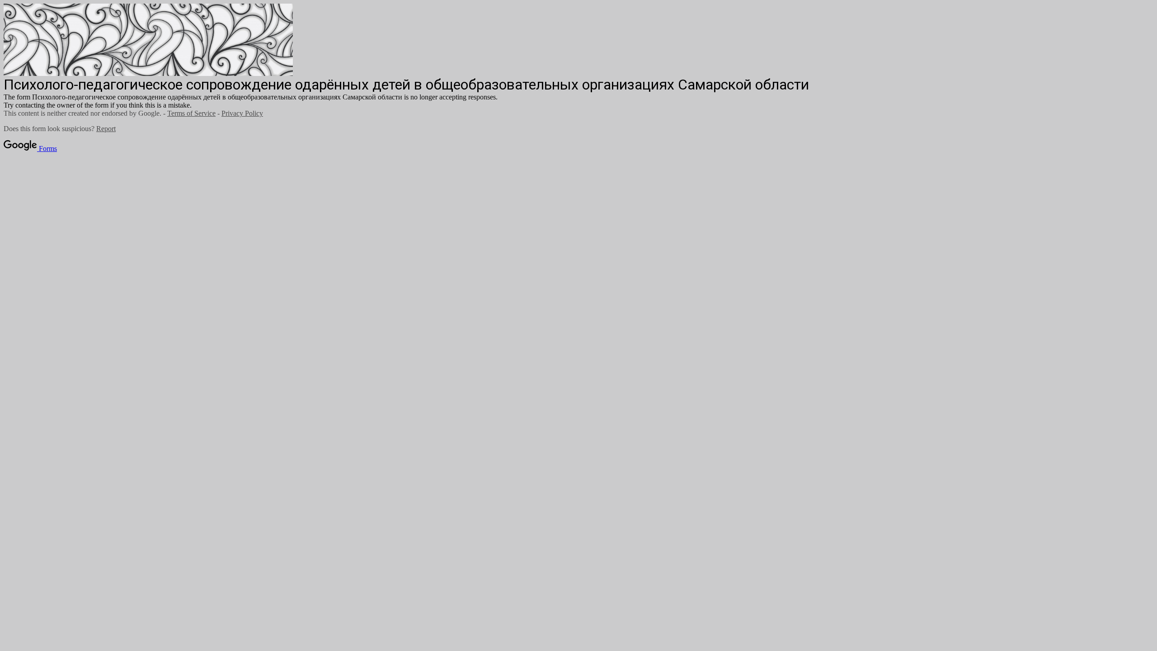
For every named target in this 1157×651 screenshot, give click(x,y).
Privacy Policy (242, 113)
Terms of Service (191, 113)
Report (106, 128)
